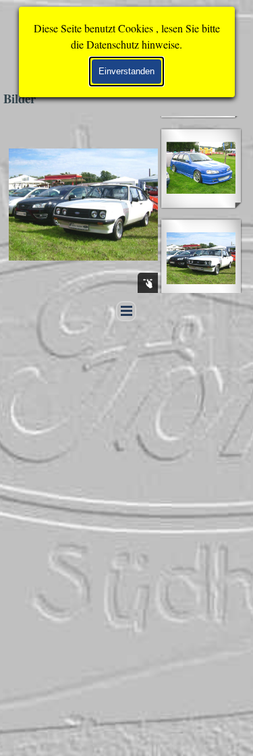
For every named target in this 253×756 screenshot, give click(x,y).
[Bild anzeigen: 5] (201, 258)
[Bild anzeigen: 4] (201, 168)
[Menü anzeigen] (126, 311)
